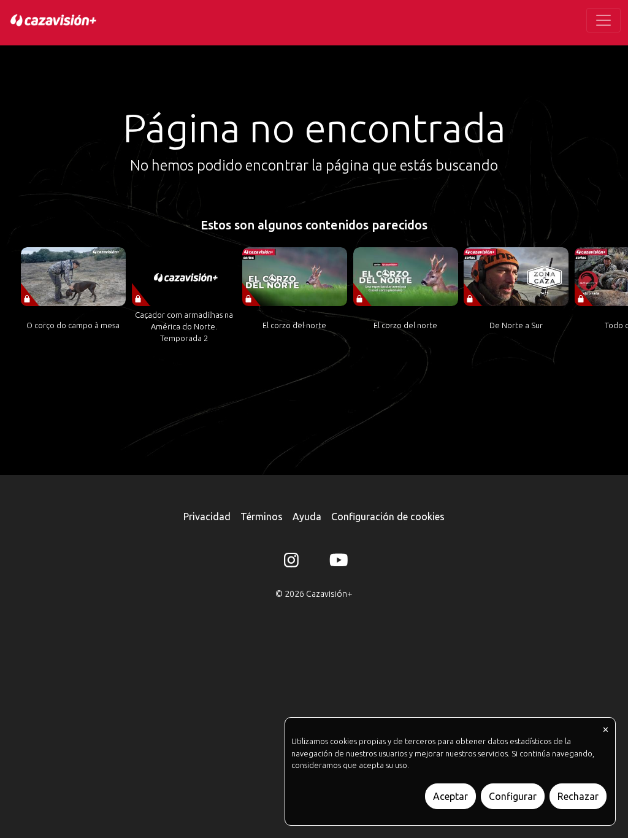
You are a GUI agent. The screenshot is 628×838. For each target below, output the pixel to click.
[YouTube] (336, 562)
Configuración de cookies (388, 516)
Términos (261, 516)
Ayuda (307, 516)
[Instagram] (291, 562)
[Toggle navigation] (603, 20)
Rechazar (578, 796)
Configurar (513, 796)
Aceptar (450, 796)
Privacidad (207, 516)
